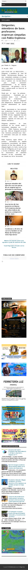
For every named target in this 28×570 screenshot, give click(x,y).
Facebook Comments (14, 258)
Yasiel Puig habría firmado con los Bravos (14, 246)
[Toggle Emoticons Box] (2, 261)
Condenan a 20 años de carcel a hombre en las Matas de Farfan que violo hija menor (13, 232)
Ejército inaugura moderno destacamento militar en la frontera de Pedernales (16, 466)
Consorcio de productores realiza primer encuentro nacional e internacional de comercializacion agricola (16, 499)
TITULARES (6, 20)
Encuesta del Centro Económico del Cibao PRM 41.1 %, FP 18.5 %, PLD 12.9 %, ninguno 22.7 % (17, 452)
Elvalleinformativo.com (13, 567)
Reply (4, 40)
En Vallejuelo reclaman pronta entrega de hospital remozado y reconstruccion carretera (16, 514)
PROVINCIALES (10, 40)
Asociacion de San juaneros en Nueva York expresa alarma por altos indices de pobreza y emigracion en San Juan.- (13, 209)
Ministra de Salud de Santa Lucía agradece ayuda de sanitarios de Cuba (14, 241)
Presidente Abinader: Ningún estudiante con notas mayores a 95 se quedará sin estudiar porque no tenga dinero (17, 483)
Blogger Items (22, 567)
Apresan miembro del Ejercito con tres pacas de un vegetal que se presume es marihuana (13, 186)
